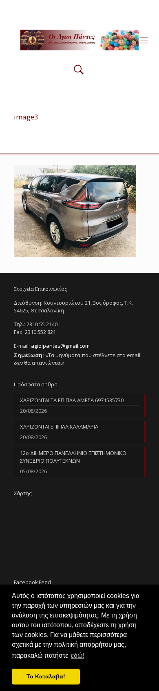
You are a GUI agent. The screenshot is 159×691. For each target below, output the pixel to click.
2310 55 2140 (48, 6)
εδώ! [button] (77, 655)
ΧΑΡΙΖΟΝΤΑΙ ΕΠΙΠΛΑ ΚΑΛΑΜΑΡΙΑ (59, 426)
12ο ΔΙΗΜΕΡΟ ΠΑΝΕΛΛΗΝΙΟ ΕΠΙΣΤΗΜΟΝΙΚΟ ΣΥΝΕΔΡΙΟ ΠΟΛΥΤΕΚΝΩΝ (73, 456)
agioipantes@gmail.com (105, 6)
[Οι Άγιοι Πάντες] (79, 39)
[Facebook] (79, 16)
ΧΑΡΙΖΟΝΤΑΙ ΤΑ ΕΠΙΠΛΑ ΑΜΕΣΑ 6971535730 (72, 400)
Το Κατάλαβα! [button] (45, 676)
